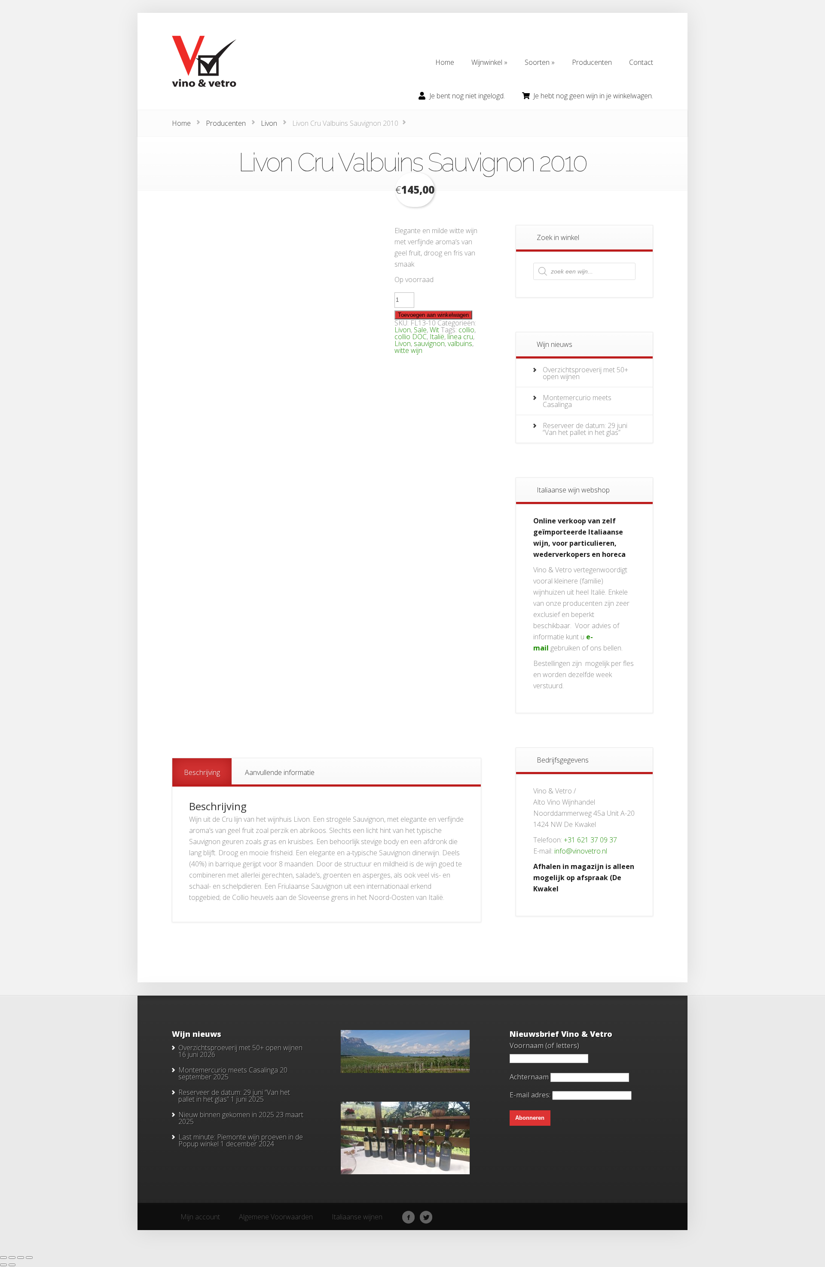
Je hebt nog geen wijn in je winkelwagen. (593, 96)
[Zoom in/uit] (3, 1257)
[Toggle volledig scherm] (12, 1257)
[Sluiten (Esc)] (29, 1257)
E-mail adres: (531, 1095)
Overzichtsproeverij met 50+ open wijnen (585, 373)
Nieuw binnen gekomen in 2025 (226, 1114)
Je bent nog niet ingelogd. (467, 96)
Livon (269, 123)
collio (466, 329)
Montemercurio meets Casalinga (577, 401)
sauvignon (429, 343)
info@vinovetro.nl (580, 851)
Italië (437, 336)
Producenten (226, 123)
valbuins (460, 343)
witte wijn (408, 350)
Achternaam (529, 1077)
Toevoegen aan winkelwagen (433, 315)
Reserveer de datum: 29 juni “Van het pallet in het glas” (585, 429)
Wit (434, 329)
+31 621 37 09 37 (590, 840)
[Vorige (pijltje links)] (3, 1265)
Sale (420, 329)
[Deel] (20, 1257)
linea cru (460, 336)
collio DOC (410, 336)
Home (181, 123)
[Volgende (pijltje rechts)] (12, 1265)
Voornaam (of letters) (544, 1045)
